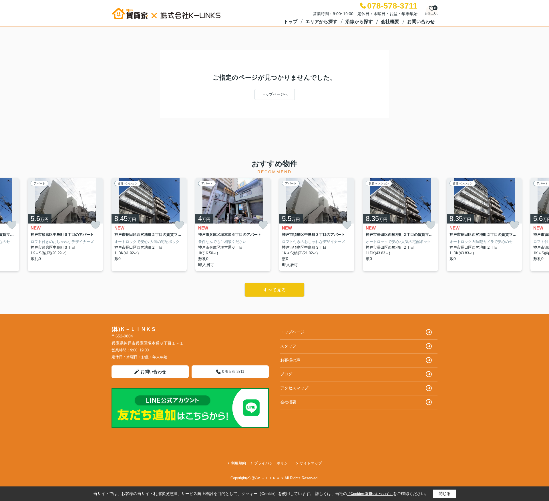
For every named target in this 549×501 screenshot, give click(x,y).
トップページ (292, 332)
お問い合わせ (421, 21)
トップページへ (275, 94)
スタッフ (288, 346)
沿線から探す (359, 21)
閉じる (445, 493)
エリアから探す (321, 21)
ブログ (286, 374)
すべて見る (274, 289)
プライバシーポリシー (272, 463)
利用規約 (238, 463)
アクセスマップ (294, 388)
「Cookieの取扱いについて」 (370, 494)
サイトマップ (311, 463)
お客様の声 (290, 360)
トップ (290, 21)
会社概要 (390, 21)
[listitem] (149, 224)
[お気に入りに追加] (11, 225)
